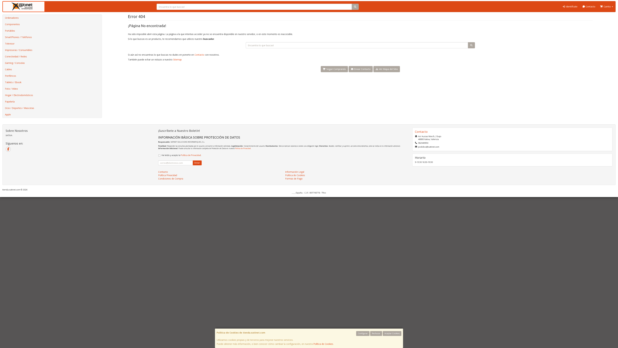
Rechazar (376, 333)
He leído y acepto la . (181, 155)
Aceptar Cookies (392, 333)
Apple (8, 114)
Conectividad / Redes (16, 56)
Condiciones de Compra (170, 178)
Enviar (197, 162)
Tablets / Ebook (13, 82)
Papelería (10, 101)
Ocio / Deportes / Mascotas (19, 108)
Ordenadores (12, 17)
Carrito (607, 6)
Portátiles (10, 30)
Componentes (12, 24)
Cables (8, 69)
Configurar (363, 333)
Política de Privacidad (243, 148)
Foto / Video (11, 88)
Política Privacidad (167, 175)
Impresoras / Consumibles (18, 50)
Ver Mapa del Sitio (388, 69)
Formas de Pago (294, 178)
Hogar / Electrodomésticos (19, 95)
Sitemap (177, 59)
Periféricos (10, 75)
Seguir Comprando (336, 69)
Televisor (9, 43)
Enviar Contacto (362, 69)
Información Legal (294, 171)
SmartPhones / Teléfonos (18, 37)
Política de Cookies (323, 343)
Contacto (590, 6)
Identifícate (571, 6)
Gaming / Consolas (15, 62)
